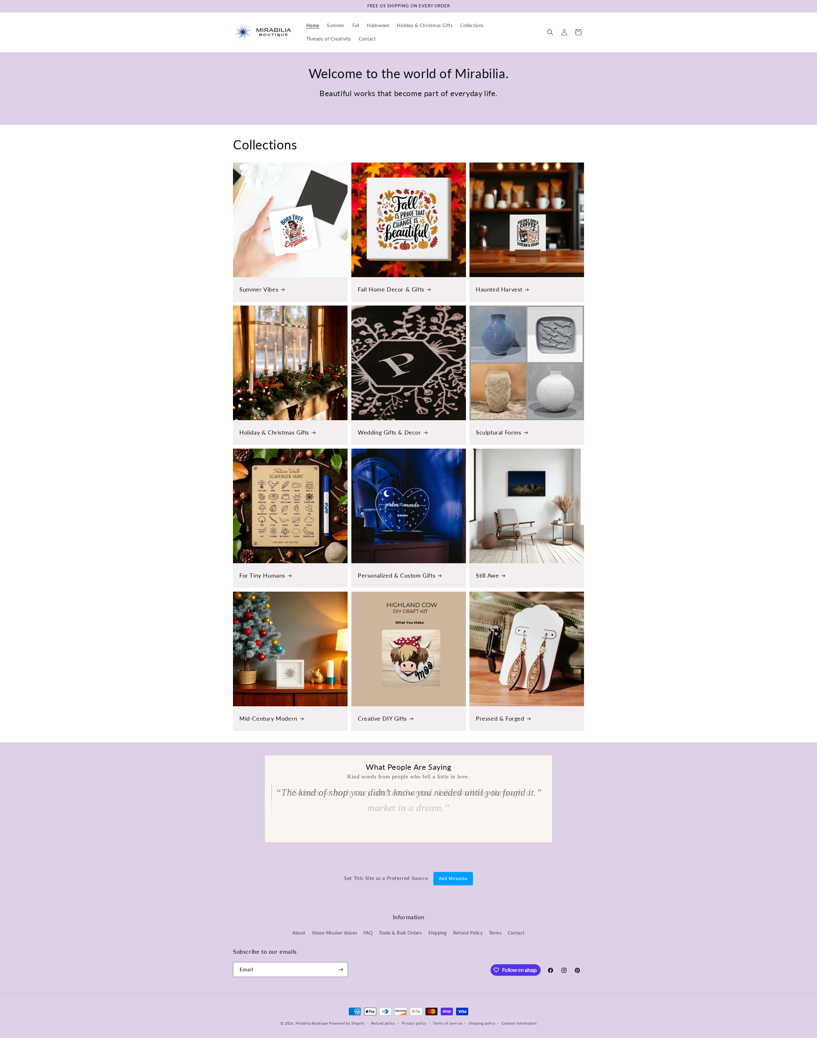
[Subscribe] (341, 969)
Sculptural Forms (498, 432)
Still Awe (487, 575)
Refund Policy (468, 933)
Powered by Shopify (347, 1023)
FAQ (368, 933)
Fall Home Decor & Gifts (391, 288)
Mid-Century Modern (268, 718)
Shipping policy (482, 1023)
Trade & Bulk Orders (400, 933)
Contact (516, 933)
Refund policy (383, 1023)
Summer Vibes (258, 288)
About (298, 933)
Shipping (437, 933)
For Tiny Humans (262, 575)
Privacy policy (414, 1023)
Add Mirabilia (453, 878)
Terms (495, 933)
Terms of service (447, 1023)
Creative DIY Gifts (382, 718)
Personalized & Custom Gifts (396, 575)
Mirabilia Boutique (312, 1023)
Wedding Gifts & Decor (389, 432)
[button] (550, 32)
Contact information (519, 1023)
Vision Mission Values (334, 933)
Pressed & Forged (500, 718)
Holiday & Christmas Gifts (274, 432)
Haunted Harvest (499, 288)
